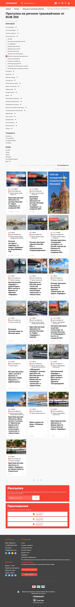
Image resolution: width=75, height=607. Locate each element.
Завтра (8, 152)
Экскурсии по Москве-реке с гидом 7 (18, 66)
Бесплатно (8, 136)
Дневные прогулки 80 (14, 46)
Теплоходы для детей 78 (14, 63)
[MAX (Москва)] (15, 553)
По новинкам (23, 165)
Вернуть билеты (29, 574)
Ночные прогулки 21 (13, 51)
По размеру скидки (35, 165)
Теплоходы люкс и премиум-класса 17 (18, 68)
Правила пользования (12, 568)
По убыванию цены (49, 165)
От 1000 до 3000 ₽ (11, 140)
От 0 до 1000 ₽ (10, 138)
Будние (8, 154)
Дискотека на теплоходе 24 (15, 53)
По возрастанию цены (61, 169)
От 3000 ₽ (8, 143)
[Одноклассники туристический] (12, 553)
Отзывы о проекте (27, 545)
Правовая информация (28, 557)
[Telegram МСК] (9, 553)
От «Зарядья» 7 (12, 44)
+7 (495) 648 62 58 (11, 545)
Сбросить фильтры (11, 21)
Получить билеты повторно (29, 569)
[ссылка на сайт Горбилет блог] (45, 562)
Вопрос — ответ (10, 565)
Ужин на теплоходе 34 (14, 58)
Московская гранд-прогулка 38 (16, 41)
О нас (23, 543)
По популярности (63, 165)
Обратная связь (10, 570)
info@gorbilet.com (11, 550)
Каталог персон (26, 550)
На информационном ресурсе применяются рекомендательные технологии (45, 559)
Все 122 (10, 39)
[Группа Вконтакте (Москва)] (6, 553)
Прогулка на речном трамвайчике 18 (18, 56)
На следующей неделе (12, 159)
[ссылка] (12, 3)
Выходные (8, 157)
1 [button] (37, 480)
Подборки (24, 555)
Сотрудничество (26, 547)
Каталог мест (25, 552)
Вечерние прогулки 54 (14, 49)
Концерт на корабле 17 (14, 61)
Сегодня (8, 150)
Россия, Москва (29, 3)
